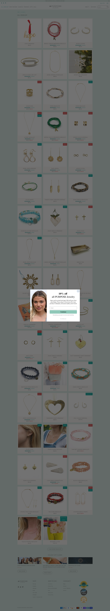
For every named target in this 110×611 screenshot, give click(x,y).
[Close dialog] (78, 291)
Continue (63, 312)
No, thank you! (63, 318)
